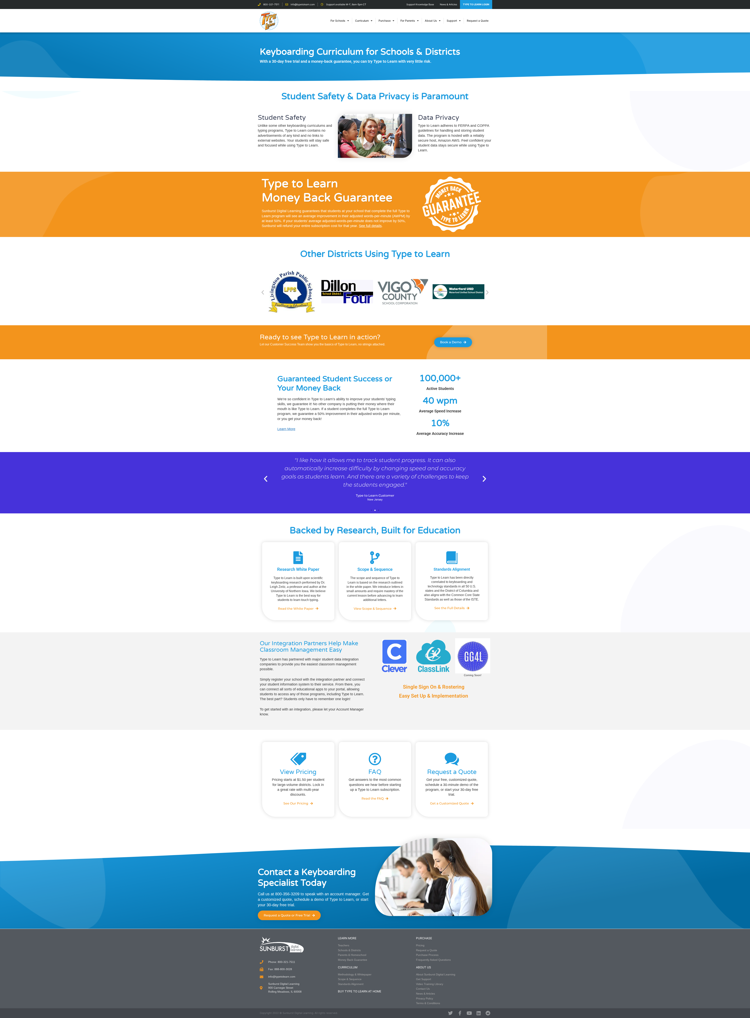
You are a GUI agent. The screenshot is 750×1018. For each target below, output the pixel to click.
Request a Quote (477, 20)
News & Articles (448, 4)
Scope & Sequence (375, 569)
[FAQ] (375, 759)
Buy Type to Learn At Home (359, 991)
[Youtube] (469, 1013)
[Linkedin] (478, 1013)
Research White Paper (298, 569)
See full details (370, 226)
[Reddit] (488, 1013)
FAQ (374, 772)
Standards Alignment (452, 569)
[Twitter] (450, 1013)
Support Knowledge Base (420, 4)
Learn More (286, 429)
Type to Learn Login (476, 4)
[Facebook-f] (459, 1013)
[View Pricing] (298, 759)
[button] (263, 292)
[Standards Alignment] (452, 557)
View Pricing (298, 772)
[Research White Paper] (298, 557)
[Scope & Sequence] (375, 557)
